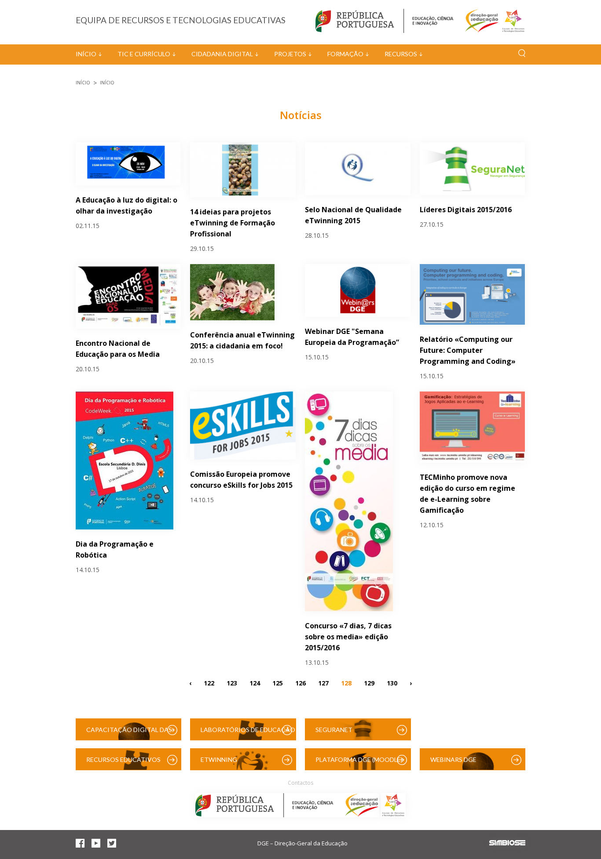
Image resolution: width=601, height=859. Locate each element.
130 (392, 682)
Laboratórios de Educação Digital (248, 733)
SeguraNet (333, 729)
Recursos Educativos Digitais (123, 763)
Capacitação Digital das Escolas (129, 733)
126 (300, 682)
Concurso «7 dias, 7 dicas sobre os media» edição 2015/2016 (348, 636)
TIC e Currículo (143, 54)
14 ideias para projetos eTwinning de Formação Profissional (232, 223)
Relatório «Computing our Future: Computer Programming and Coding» (468, 350)
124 (254, 682)
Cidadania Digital (222, 54)
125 (277, 682)
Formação (345, 54)
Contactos (300, 783)
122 (209, 682)
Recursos (401, 54)
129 (369, 682)
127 (323, 682)
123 (232, 682)
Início (86, 54)
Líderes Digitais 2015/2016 (466, 209)
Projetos (290, 54)
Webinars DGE (453, 759)
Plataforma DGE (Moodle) (359, 759)
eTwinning (219, 759)
